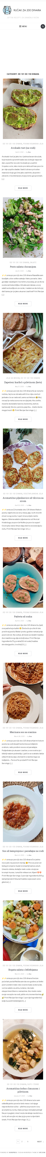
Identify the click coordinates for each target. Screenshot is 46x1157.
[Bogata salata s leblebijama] (23, 930)
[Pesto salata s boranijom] (23, 227)
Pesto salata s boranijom (23, 266)
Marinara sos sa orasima (23, 732)
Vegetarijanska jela (33, 494)
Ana (29, 152)
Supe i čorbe (33, 1084)
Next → (40, 1142)
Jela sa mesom (13, 378)
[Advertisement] (23, 51)
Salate (33, 262)
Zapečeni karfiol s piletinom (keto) (23, 382)
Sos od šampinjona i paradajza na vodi (23, 850)
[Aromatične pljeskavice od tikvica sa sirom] (23, 458)
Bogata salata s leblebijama (23, 969)
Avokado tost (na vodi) (23, 147)
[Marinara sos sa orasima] (23, 693)
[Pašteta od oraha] (23, 577)
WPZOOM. (42, 1152)
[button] (23, 26)
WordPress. (13, 1152)
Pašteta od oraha (23, 616)
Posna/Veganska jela (33, 144)
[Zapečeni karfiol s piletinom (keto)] (23, 343)
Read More (23, 188)
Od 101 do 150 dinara (12, 144)
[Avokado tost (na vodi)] (23, 109)
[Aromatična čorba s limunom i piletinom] (23, 1049)
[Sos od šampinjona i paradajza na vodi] (23, 812)
